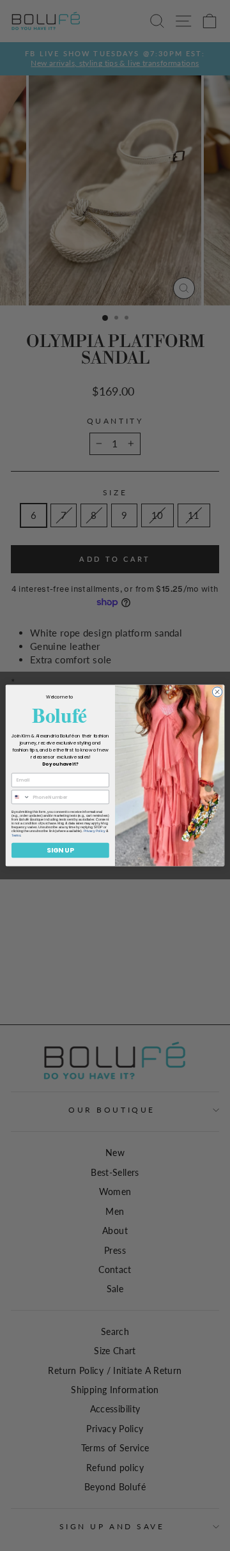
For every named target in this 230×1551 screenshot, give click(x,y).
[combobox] (20, 797)
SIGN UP (60, 849)
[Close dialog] (217, 692)
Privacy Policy (94, 831)
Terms (16, 835)
